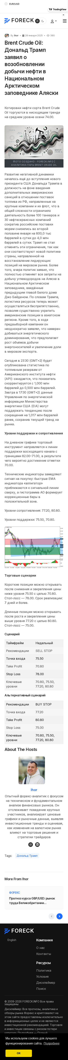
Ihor (34, 790)
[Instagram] (30, 844)
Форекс (14, 892)
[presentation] (52, 916)
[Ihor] (7, 35)
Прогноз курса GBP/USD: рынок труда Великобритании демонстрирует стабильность (32, 900)
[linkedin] (37, 844)
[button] (64, 21)
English (12, 940)
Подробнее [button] (52, 1043)
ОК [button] (19, 1053)
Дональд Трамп (27, 855)
